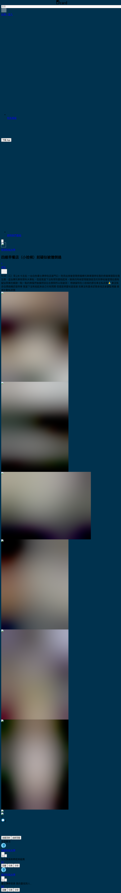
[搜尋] (3, 10)
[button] (7, 14)
